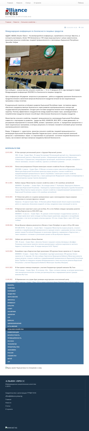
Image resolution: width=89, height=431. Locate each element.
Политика (11, 288)
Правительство (13, 347)
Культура (11, 306)
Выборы (11, 285)
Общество (11, 294)
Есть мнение (12, 326)
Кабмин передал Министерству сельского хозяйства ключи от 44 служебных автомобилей (44, 183)
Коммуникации (13, 332)
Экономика (12, 350)
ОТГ (9, 362)
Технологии (12, 344)
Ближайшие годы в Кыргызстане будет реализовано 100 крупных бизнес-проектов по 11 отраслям (47, 251)
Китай (10, 359)
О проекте (37, 3)
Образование (13, 297)
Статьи (28, 3)
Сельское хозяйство (28, 22)
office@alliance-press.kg (13, 396)
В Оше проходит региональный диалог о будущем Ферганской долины (38, 152)
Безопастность (14, 335)
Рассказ (11, 341)
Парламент (12, 291)
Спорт (10, 309)
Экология (11, 314)
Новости (19, 3)
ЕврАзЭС (11, 320)
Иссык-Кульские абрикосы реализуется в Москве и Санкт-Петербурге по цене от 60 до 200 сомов (47, 225)
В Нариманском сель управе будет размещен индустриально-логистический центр (42, 279)
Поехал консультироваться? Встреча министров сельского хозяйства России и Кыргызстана (45, 166)
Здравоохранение (14, 323)
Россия (10, 353)
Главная (10, 3)
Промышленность (14, 338)
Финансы (11, 300)
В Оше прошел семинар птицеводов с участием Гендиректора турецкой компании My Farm (45, 267)
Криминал (11, 303)
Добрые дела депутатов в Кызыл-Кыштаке (29, 239)
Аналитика (12, 311)
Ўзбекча (81, 3)
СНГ (9, 317)
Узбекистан (12, 356)
